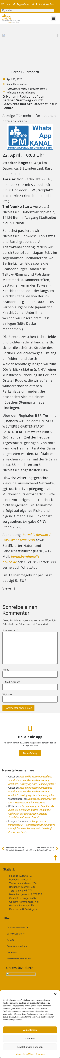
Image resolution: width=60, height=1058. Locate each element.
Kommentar (10, 630)
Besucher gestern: (20, 887)
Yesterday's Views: (20, 883)
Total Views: (16, 890)
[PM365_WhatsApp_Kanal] (30, 148)
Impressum (40, 1054)
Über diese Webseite (16, 927)
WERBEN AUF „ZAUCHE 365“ (19, 958)
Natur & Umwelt (30, 89)
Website (7, 694)
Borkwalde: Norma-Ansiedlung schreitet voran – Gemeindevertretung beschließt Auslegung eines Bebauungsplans (32, 780)
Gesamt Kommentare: (22, 901)
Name (5, 669)
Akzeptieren (30, 1029)
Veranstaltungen (26, 92)
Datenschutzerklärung (25, 1054)
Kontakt (10, 940)
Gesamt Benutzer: (20, 905)
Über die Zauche (14, 933)
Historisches (13, 89)
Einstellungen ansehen (30, 1046)
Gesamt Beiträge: (19, 898)
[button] (55, 994)
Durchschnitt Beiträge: (22, 909)
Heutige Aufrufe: (19, 876)
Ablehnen (30, 1038)
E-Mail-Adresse (11, 682)
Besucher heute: (18, 879)
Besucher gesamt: (20, 894)
